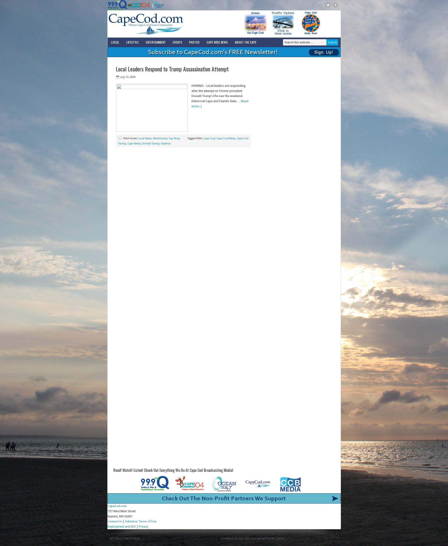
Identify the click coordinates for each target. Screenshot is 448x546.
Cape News (134, 143)
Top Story (174, 138)
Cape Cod (209, 138)
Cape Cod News (226, 138)
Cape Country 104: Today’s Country (138, 5)
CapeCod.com (167, 24)
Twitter (328, 5)
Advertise (131, 521)
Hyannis (166, 143)
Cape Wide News (217, 42)
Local (115, 42)
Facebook (335, 5)
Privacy (144, 526)
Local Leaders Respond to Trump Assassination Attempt (172, 69)
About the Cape (245, 42)
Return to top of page (125, 538)
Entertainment (156, 42)
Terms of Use (147, 521)
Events (177, 42)
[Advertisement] (183, 189)
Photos (194, 42)
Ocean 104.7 (157, 5)
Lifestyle (132, 42)
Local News (145, 138)
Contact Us (115, 521)
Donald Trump (151, 143)
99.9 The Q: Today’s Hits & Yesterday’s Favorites (117, 5)
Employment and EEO (122, 526)
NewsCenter (160, 138)
